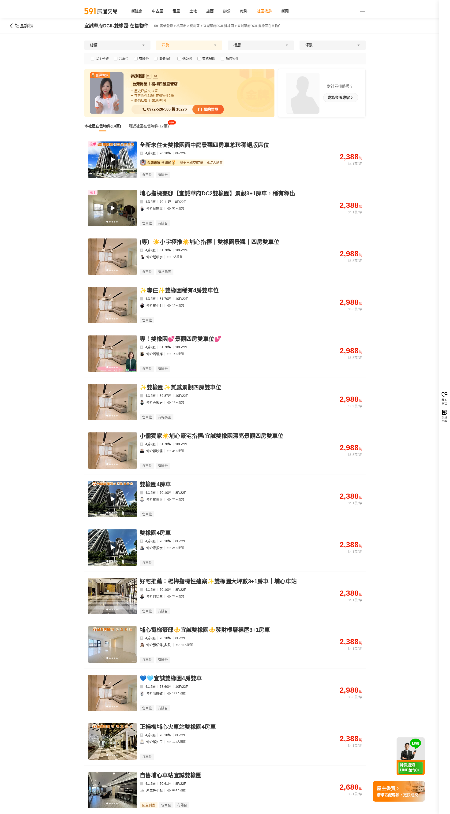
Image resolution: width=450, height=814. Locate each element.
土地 (193, 11)
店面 (210, 11)
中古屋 (157, 11)
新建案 (136, 11)
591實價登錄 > (165, 26)
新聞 (285, 11)
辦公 (227, 11)
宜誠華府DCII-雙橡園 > (220, 26)
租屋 (176, 11)
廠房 (244, 11)
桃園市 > (182, 26)
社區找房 (264, 11)
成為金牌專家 (338, 98)
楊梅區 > (196, 26)
